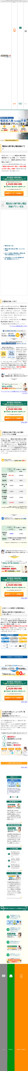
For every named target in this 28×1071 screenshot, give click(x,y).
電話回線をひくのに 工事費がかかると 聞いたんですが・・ (15, 917)
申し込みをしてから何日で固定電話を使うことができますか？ (15, 854)
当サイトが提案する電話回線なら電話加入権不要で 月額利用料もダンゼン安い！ (15, 254)
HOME (3, 140)
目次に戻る (24, 422)
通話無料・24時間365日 (21, 1049)
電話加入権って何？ (9, 245)
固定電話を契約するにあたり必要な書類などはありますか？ (15, 866)
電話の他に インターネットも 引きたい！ (15, 954)
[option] (14, 786)
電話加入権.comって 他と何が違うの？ (15, 942)
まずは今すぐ (20, 103)
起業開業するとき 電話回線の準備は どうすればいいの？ (15, 929)
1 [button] (12, 797)
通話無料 (14, 103)
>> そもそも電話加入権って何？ (18, 326)
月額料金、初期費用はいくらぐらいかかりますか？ (15, 860)
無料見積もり (10, 1049)
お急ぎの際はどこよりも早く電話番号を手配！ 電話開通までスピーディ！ (14, 258)
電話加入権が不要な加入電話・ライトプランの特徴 (15, 249)
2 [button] (15, 797)
